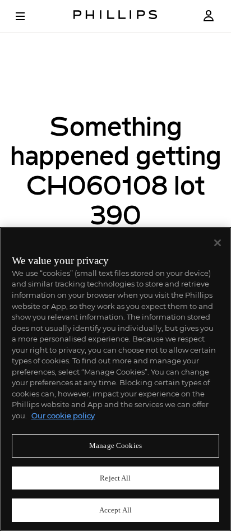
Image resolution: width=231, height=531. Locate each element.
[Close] (217, 242)
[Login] (208, 16)
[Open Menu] (28, 16)
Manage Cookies (115, 445)
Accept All (115, 510)
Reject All (115, 478)
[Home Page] (115, 16)
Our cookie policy (63, 415)
